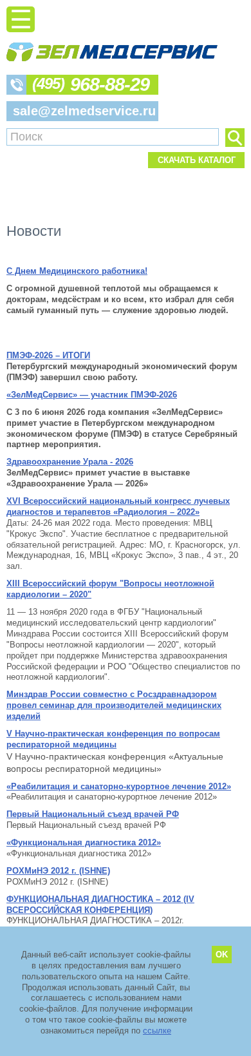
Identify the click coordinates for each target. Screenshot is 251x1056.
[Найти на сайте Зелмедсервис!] (235, 137)
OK (222, 954)
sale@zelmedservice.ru (84, 111)
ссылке (157, 1030)
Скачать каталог (197, 160)
